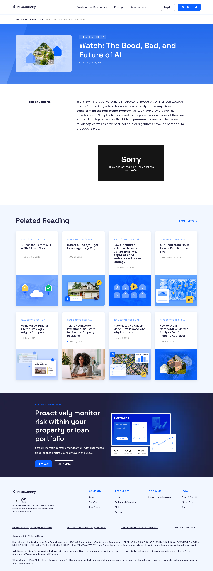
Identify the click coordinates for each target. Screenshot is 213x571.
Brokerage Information (125, 502)
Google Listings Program (159, 497)
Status (118, 507)
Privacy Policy (188, 502)
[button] (92, 7)
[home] (24, 7)
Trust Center (94, 507)
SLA (183, 507)
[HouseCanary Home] (24, 492)
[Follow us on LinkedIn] (15, 500)
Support (119, 512)
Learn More (64, 464)
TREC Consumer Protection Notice (139, 527)
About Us (93, 497)
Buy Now (43, 464)
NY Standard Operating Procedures (32, 527)
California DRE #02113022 (187, 527)
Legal (117, 497)
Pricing (118, 7)
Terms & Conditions (191, 497)
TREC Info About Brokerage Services (86, 527)
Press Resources (96, 502)
